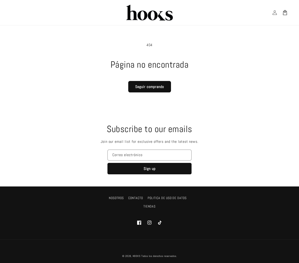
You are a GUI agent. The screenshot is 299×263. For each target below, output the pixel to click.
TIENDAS (149, 206)
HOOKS (137, 256)
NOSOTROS (116, 198)
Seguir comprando (149, 86)
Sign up (150, 168)
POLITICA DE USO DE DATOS (167, 198)
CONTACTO (135, 198)
